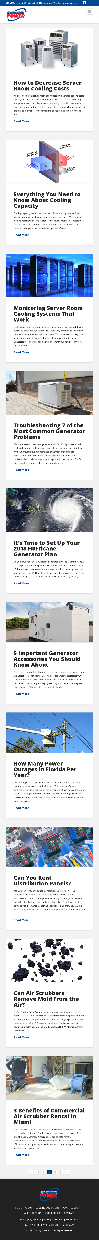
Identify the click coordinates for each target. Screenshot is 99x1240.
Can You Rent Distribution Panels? (42, 880)
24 (44, 1172)
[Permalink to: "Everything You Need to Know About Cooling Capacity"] (49, 162)
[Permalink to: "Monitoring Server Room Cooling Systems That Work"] (49, 275)
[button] (89, 11)
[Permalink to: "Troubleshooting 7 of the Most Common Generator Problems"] (49, 393)
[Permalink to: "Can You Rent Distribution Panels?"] (49, 847)
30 (63, 1172)
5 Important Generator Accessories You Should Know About (47, 658)
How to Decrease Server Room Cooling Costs (48, 85)
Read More (21, 121)
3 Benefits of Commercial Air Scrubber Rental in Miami (49, 1116)
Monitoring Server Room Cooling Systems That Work (48, 313)
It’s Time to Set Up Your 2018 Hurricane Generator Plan (47, 548)
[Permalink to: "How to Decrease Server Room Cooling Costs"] (49, 50)
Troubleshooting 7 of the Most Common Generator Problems (49, 431)
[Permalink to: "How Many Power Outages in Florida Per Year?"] (49, 732)
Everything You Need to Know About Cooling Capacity (47, 200)
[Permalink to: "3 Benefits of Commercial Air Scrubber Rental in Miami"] (49, 1078)
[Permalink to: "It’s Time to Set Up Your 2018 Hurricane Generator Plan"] (49, 510)
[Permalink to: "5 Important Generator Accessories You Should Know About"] (49, 622)
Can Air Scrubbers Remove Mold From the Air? (46, 998)
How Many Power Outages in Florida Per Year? (45, 769)
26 (55, 1172)
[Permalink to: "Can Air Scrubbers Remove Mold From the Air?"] (49, 960)
